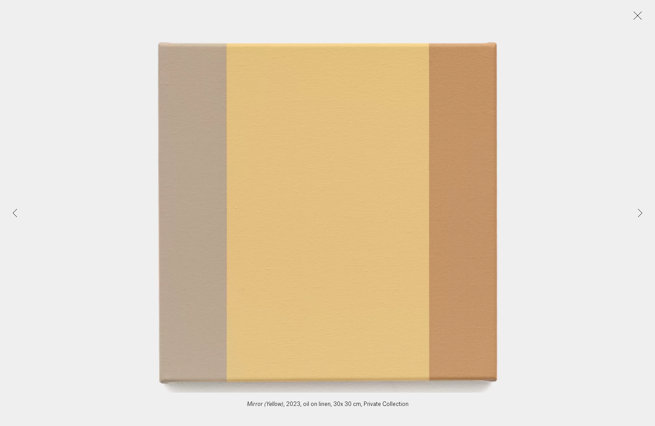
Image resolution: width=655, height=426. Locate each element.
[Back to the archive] (638, 16)
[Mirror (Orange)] (640, 213)
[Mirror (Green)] (15, 213)
